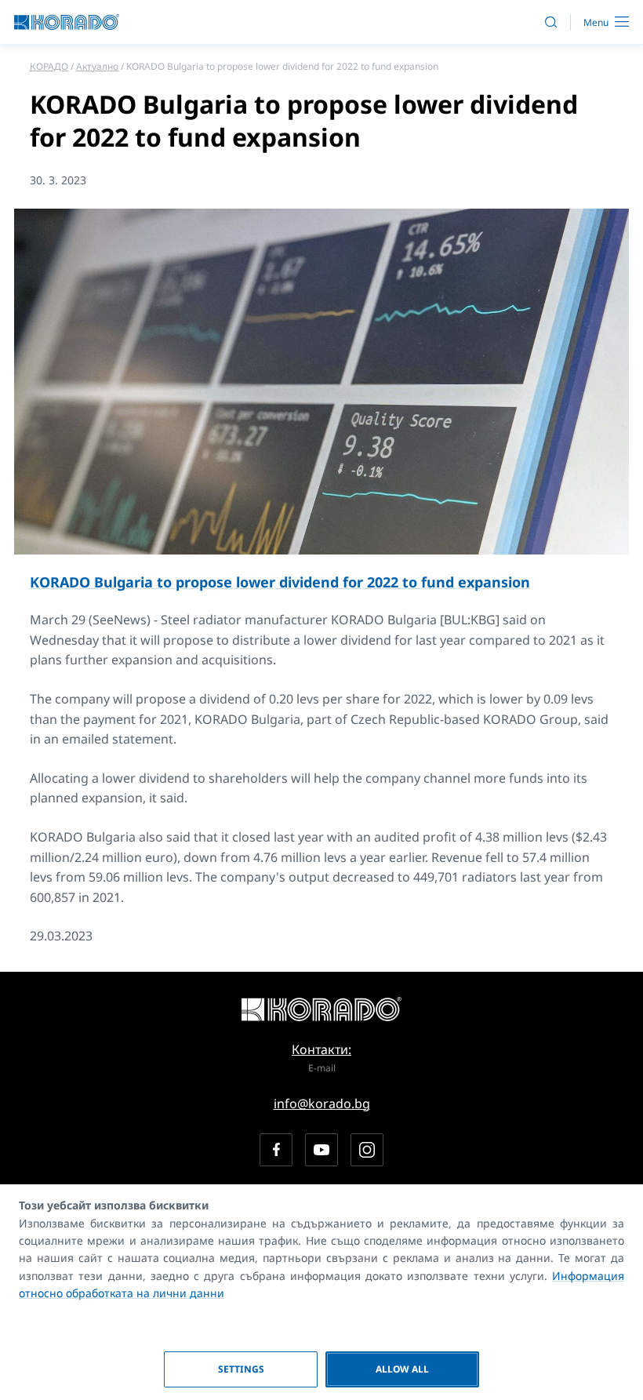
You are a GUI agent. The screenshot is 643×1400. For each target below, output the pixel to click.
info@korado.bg (322, 1103)
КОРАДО (49, 66)
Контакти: (321, 1049)
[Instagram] (367, 1149)
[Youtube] (321, 1149)
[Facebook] (276, 1149)
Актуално (97, 66)
